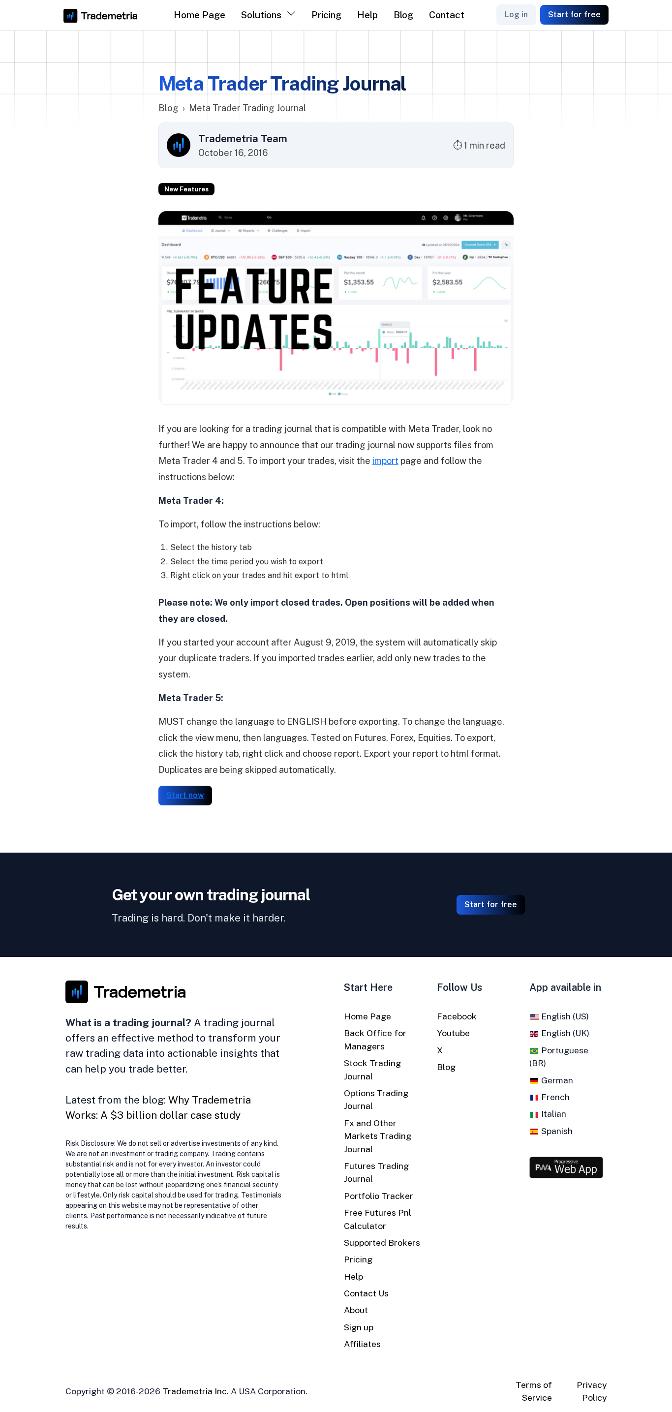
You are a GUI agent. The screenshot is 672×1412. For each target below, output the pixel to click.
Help (367, 14)
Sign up (358, 1327)
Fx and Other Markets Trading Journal (377, 1136)
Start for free (574, 14)
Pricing (326, 14)
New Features (186, 189)
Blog (403, 14)
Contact (446, 14)
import (385, 461)
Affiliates (362, 1344)
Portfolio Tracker (378, 1196)
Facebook (457, 1016)
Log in (516, 14)
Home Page (199, 14)
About (356, 1310)
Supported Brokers (382, 1242)
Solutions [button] (261, 14)
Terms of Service (534, 1391)
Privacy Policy (592, 1391)
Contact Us (366, 1293)
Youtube (453, 1033)
